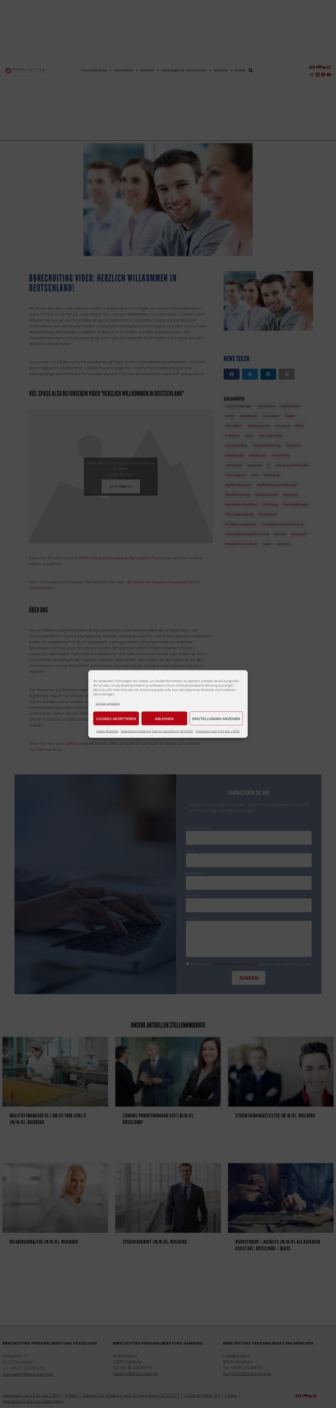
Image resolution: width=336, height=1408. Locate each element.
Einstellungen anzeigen (216, 718)
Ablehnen (164, 718)
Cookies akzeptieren (116, 718)
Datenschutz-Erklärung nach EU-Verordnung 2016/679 (157, 731)
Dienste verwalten (108, 704)
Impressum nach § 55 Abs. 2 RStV (218, 731)
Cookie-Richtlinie (107, 731)
